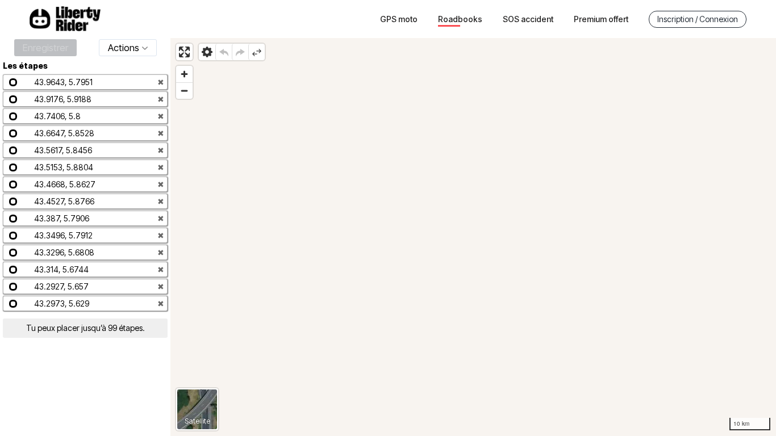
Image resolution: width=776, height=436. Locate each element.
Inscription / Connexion (697, 19)
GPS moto (399, 19)
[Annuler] (223, 52)
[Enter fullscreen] (184, 52)
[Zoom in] (184, 74)
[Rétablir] (240, 52)
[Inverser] (256, 52)
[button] (85, 82)
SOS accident (528, 19)
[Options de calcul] (207, 52)
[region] (473, 237)
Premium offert (601, 19)
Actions (123, 47)
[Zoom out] (184, 90)
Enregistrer (45, 47)
